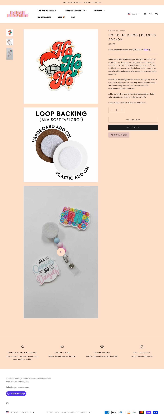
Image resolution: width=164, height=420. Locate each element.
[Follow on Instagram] (7, 403)
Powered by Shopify (81, 412)
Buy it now (133, 127)
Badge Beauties (116, 31)
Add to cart (133, 119)
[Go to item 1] (9, 32)
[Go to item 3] (9, 54)
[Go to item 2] (9, 42)
